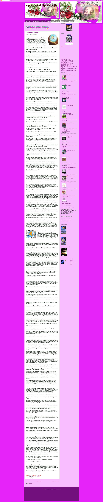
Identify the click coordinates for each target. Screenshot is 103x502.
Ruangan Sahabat (36, 21)
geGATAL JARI (64, 120)
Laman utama (39, 481)
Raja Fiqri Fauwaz (65, 163)
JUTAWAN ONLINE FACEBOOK (69, 137)
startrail (63, 147)
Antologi (29, 477)
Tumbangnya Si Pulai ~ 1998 (66, 217)
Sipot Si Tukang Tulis (66, 175)
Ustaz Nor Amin (65, 196)
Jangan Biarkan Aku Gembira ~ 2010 (67, 60)
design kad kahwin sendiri (66, 164)
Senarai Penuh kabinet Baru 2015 (67, 82)
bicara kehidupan (65, 84)
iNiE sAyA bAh (64, 130)
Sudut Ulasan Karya (50, 21)
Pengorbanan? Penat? (65, 143)
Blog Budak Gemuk (65, 91)
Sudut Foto (57, 21)
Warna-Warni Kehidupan (66, 203)
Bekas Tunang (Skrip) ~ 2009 (66, 65)
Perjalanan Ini (64, 146)
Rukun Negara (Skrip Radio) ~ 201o (67, 61)
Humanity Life (64, 122)
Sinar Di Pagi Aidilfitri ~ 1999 (65, 219)
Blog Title (64, 111)
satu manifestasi (68, 157)
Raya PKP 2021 (68, 98)
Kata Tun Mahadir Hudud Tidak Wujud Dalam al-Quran (71, 197)
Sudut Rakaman (70, 21)
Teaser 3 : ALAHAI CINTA (70, 190)
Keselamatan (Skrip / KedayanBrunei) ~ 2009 (68, 70)
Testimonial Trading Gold (70, 105)
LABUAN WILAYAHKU (32, 32)
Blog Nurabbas (64, 104)
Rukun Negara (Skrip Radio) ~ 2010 (67, 63)
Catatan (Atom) (31, 483)
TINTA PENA (64, 189)
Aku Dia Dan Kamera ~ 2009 (66, 64)
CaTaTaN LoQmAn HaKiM (66, 113)
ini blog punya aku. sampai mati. (68, 129)
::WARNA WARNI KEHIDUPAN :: (67, 81)
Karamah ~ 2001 (64, 220)
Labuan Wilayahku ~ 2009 (65, 62)
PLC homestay (68, 85)
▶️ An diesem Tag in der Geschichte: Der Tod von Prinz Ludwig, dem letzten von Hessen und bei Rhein (71, 177)
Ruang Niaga (63, 21)
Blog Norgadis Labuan (66, 97)
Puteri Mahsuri (64, 149)
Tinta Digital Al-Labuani (66, 182)
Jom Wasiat (64, 134)
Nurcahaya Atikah (65, 142)
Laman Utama (28, 21)
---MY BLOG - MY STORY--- (67, 74)
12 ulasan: (39, 476)
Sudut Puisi (43, 21)
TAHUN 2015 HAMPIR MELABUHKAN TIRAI (69, 115)
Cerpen (32, 477)
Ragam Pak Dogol (65, 156)
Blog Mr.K (64, 93)
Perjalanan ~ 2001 (64, 221)
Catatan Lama (55, 481)
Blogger (58, 489)
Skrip (71, 264)
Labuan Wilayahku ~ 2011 (65, 59)
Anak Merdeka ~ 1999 (64, 218)
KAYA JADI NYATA (65, 135)
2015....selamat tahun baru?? (66, 131)
